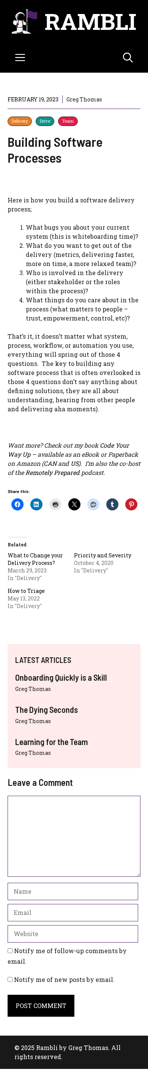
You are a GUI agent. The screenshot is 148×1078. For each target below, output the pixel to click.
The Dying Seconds (46, 709)
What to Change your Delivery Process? (35, 559)
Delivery (20, 121)
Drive (45, 121)
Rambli (90, 21)
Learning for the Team (51, 742)
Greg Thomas (33, 688)
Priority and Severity (102, 555)
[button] (128, 57)
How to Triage (26, 590)
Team (68, 121)
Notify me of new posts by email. (64, 979)
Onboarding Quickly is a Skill (61, 677)
